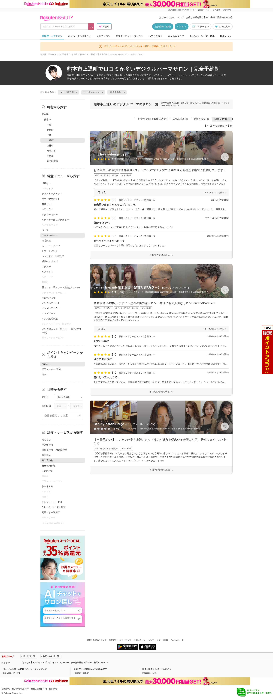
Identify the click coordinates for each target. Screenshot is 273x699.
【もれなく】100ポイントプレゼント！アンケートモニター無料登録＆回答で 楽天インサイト (64, 662)
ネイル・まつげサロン (79, 36)
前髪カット (47, 204)
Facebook (175, 640)
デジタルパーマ (117, 54)
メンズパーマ (48, 313)
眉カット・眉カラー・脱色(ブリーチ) (61, 287)
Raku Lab (225, 36)
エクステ (46, 266)
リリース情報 (162, 640)
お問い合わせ (139, 640)
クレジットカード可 (52, 502)
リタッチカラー (50, 214)
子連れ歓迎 (47, 471)
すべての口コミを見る (214, 192)
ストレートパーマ (51, 245)
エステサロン (103, 36)
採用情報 (53, 688)
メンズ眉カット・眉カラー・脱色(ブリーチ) (61, 331)
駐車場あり (47, 486)
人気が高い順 (180, 119)
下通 (49, 124)
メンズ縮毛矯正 (50, 318)
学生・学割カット (51, 199)
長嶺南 (50, 156)
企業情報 (6, 688)
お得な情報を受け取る (197, 17)
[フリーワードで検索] (91, 26)
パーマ (45, 230)
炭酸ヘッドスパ (50, 261)
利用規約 (113, 640)
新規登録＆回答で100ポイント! (181, 10)
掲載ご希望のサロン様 (221, 17)
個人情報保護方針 (20, 688)
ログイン (181, 26)
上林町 (50, 145)
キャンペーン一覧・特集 (202, 36)
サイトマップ (125, 640)
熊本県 (74, 54)
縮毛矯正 (46, 240)
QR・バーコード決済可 (54, 507)
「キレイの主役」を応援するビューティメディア (24, 669)
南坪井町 (51, 150)
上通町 (92, 54)
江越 (49, 135)
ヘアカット (47, 188)
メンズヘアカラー (51, 308)
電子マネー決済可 (51, 512)
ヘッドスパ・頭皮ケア (53, 256)
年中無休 (46, 455)
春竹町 (50, 130)
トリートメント (50, 251)
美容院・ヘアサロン (52, 36)
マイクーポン (202, 26)
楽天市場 (227, 10)
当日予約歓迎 (48, 465)
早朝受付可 (47, 444)
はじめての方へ (167, 17)
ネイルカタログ (176, 36)
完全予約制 (102, 54)
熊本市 (83, 54)
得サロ (45, 374)
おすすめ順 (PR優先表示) (152, 119)
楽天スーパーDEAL (51, 369)
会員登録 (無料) (163, 26)
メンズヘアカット (51, 303)
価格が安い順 (201, 119)
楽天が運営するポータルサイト (156, 669)
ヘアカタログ (155, 36)
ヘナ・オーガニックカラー (55, 219)
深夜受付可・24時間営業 (54, 450)
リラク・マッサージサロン (129, 36)
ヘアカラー (47, 209)
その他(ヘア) (48, 298)
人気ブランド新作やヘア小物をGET (90, 669)
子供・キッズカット (52, 193)
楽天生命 (216, 10)
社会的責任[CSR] (39, 688)
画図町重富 (52, 161)
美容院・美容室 (47, 54)
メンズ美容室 (63, 54)
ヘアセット (47, 272)
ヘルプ (180, 17)
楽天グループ (203, 10)
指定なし (46, 183)
